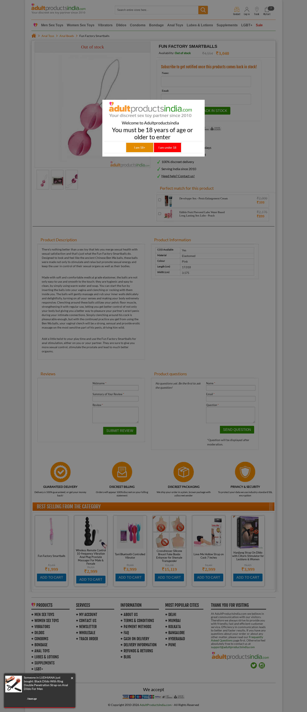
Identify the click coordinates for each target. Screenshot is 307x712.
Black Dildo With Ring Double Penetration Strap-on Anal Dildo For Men (46, 685)
